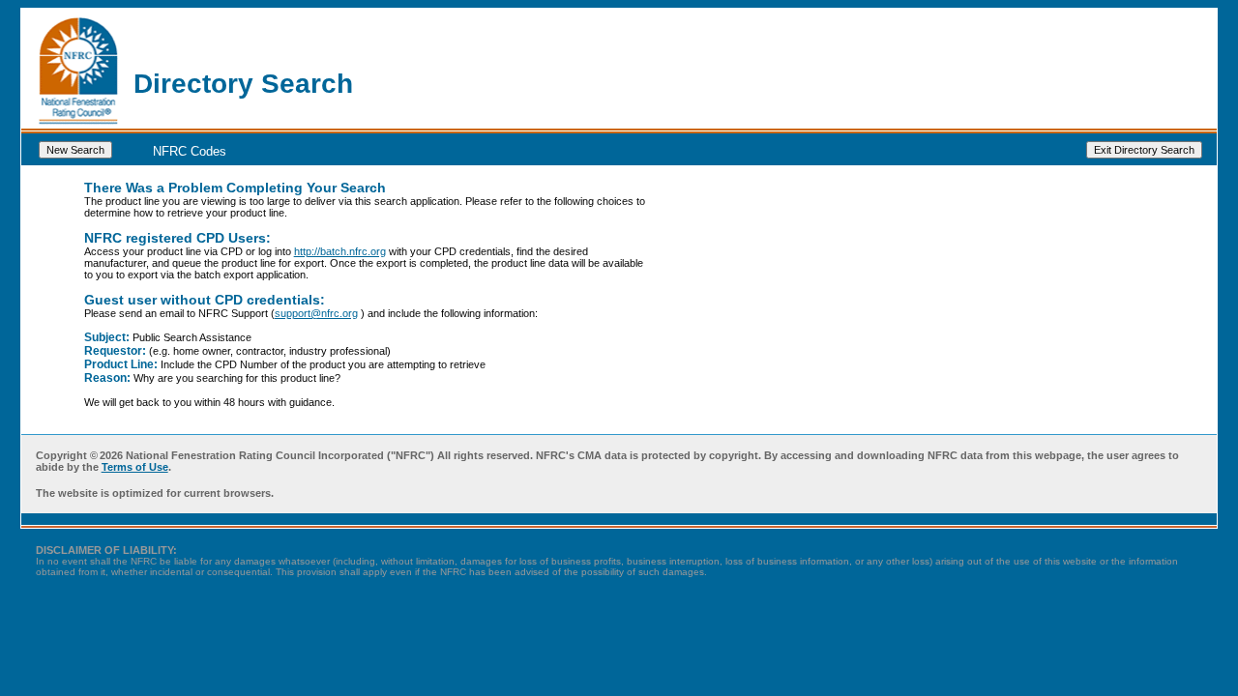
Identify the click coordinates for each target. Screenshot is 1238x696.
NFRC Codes (189, 150)
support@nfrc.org (316, 313)
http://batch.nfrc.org (340, 251)
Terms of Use (135, 467)
